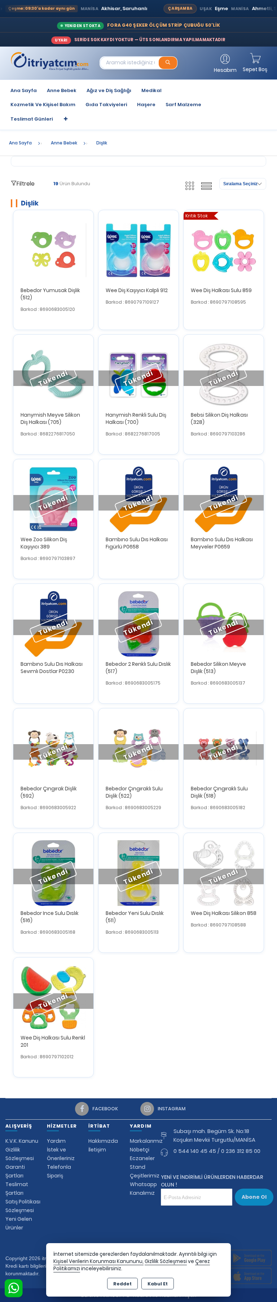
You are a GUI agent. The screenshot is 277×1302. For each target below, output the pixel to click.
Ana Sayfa (23, 90)
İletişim (97, 1149)
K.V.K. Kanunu (21, 1141)
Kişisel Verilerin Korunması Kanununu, (98, 1261)
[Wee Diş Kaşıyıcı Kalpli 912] (138, 250)
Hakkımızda (103, 1141)
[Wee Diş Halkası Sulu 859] (223, 250)
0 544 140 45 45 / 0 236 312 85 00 (216, 1151)
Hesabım (225, 70)
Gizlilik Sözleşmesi (166, 1261)
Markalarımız (146, 1141)
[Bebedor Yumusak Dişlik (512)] (53, 250)
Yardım (56, 1141)
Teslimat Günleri (31, 119)
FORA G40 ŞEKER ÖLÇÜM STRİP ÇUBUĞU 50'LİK (163, 25)
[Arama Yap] (168, 63)
